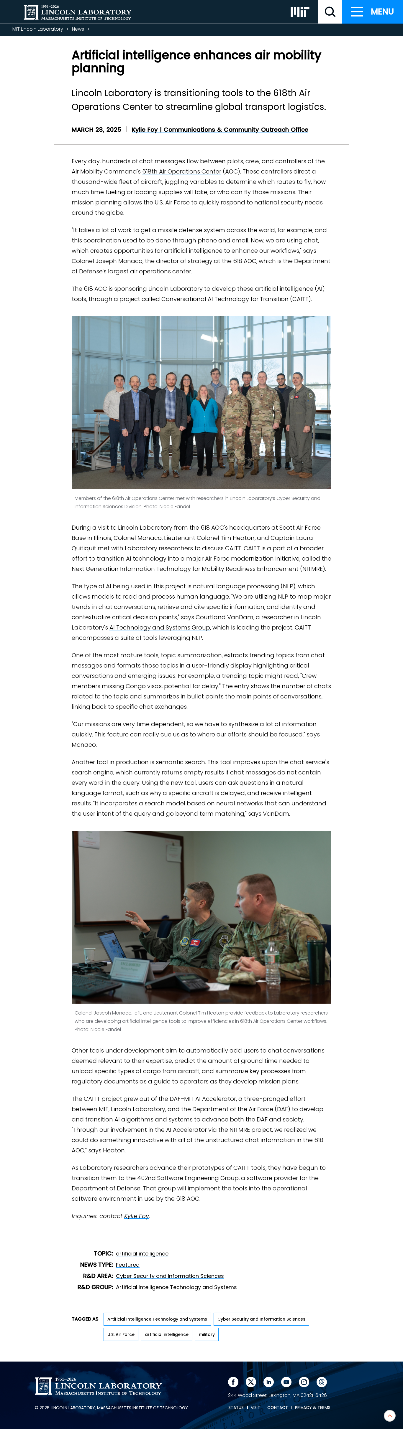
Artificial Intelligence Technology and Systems (176, 1287)
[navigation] (372, 12)
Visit (255, 1407)
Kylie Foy (136, 1216)
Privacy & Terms (312, 1407)
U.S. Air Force (121, 1334)
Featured (128, 1264)
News (78, 29)
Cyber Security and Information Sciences (170, 1276)
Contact (277, 1407)
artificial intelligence (142, 1253)
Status (236, 1407)
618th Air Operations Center (181, 171)
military (207, 1334)
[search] (330, 12)
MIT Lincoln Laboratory (37, 29)
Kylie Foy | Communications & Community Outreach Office (220, 129)
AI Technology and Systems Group (159, 627)
